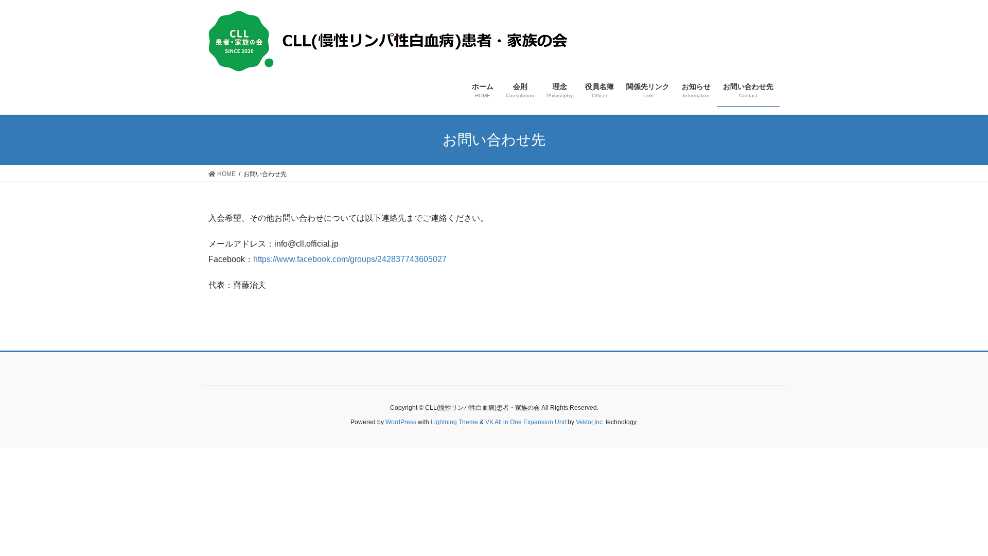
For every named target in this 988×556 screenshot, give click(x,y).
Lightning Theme (454, 422)
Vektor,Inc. (590, 422)
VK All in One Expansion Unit (525, 422)
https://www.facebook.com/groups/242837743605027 (350, 259)
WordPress (400, 422)
